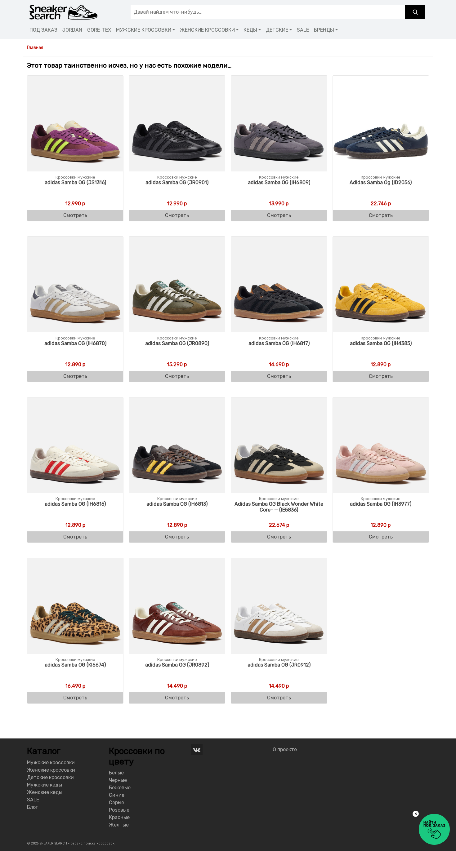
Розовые (119, 810)
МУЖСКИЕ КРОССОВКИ (143, 30)
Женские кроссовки (51, 770)
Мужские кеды (44, 785)
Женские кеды (44, 792)
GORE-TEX (99, 30)
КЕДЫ (250, 30)
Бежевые (120, 788)
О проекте (285, 749)
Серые (116, 802)
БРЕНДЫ (324, 30)
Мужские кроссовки (51, 762)
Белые (116, 773)
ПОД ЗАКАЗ (43, 30)
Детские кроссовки (50, 777)
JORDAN (72, 30)
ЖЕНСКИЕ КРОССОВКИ (207, 30)
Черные (118, 780)
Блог (32, 807)
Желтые (119, 825)
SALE (303, 30)
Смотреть (75, 215)
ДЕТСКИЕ (277, 30)
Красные (119, 817)
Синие (116, 795)
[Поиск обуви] (415, 12)
